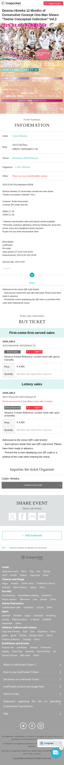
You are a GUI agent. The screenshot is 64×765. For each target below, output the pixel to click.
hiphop (46, 571)
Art (54, 651)
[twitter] (23, 725)
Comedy (6, 587)
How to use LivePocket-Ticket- (21, 672)
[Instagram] (40, 725)
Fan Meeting (8, 595)
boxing (5, 619)
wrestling (51, 615)
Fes (38, 571)
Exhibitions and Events (15, 643)
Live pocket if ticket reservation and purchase (11, 3)
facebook (22, 516)
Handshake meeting (28, 595)
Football (17, 615)
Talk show (25, 599)
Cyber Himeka (19, 136)
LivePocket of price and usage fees (23, 686)
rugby (28, 615)
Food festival (43, 651)
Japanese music (10, 571)
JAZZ (4, 575)
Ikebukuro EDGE (21, 158)
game (13, 635)
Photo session (9, 599)
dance (33, 587)
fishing (22, 635)
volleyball (38, 615)
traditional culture (46, 583)
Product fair (8, 647)
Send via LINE (32, 516)
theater (14, 583)
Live (35, 599)
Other (46, 575)
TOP (4, 548)
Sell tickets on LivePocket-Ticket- (21, 679)
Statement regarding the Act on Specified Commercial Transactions (32, 704)
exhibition (47, 595)
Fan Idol (6, 591)
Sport (5, 611)
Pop (31, 571)
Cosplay (27, 639)
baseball (6, 615)
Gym (25, 631)
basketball (7, 623)
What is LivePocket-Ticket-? (19, 664)
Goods (43, 599)
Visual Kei (35, 575)
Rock (23, 571)
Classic (23, 575)
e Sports (35, 619)
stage (5, 583)
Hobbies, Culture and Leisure (19, 627)
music (5, 567)
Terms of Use (11, 693)
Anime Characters (13, 603)
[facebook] (32, 725)
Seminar (30, 651)
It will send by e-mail (42, 516)
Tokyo (33, 158)
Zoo (32, 631)
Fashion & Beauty (11, 639)
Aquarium (42, 631)
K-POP (13, 575)
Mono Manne (20, 587)
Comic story (27, 583)
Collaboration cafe (11, 607)
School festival (9, 655)
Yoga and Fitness (11, 631)
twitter (12, 516)
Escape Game (36, 635)
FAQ (5, 713)
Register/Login (54, 3)
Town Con (17, 651)
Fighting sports (20, 619)
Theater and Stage (13, 579)
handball (47, 619)
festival (34, 647)
